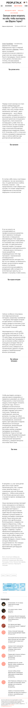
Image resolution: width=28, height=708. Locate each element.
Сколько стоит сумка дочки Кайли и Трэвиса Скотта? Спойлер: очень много (15, 647)
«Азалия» (15, 49)
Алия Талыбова (7, 44)
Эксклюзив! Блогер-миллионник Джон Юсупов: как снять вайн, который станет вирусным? (17, 639)
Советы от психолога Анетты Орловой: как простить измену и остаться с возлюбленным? (17, 692)
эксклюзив (14, 575)
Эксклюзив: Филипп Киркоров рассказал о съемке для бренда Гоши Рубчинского (17, 617)
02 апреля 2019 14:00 (20, 26)
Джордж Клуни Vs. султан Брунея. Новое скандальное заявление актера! (16, 664)
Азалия (3, 575)
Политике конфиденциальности (7, 705)
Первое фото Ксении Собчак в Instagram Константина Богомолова (16, 656)
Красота (8, 575)
